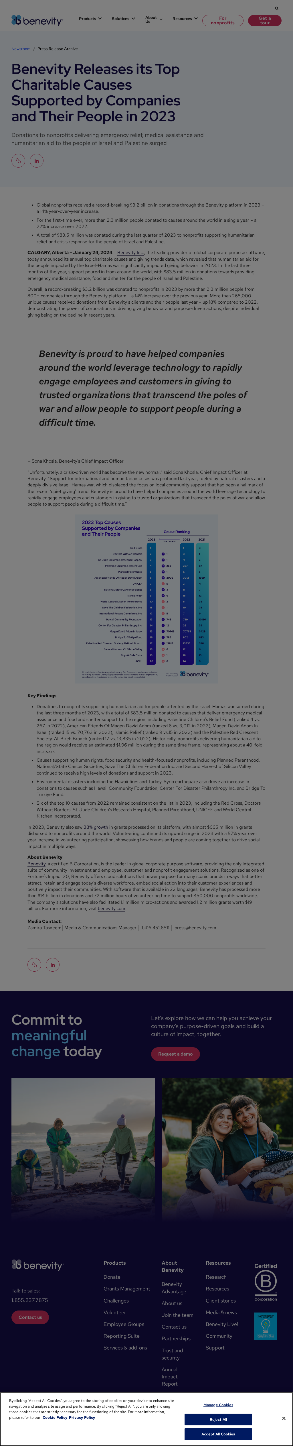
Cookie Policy (55, 1417)
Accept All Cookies (218, 1434)
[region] (146, 1419)
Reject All (218, 1419)
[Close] (284, 1418)
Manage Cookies (218, 1404)
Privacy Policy (82, 1417)
